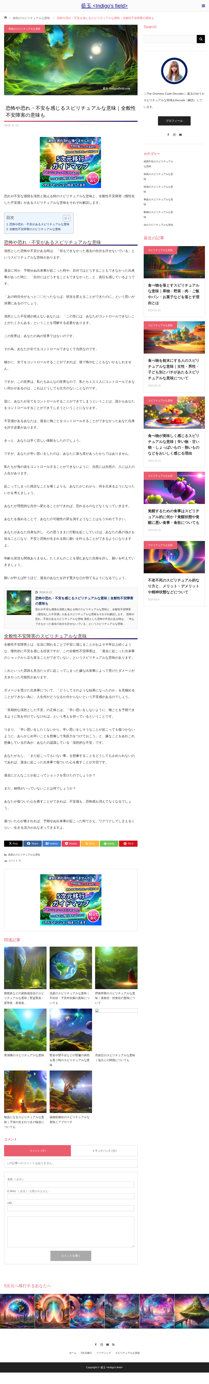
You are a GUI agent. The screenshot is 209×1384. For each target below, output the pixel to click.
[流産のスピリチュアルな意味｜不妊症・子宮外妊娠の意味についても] (71, 968)
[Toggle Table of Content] (64, 218)
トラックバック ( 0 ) (104, 1150)
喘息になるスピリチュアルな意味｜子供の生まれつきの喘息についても (24, 1122)
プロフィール (174, 120)
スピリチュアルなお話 (160, 475)
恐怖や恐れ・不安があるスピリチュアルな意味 (39, 224)
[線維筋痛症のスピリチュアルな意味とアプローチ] (71, 1091)
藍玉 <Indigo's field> (104, 6)
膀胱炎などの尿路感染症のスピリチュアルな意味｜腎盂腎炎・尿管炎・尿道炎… (24, 998)
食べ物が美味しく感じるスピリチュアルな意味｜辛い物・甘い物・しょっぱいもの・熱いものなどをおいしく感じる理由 (173, 444)
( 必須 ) (15, 1179)
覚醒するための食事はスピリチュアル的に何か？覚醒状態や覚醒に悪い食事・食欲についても (173, 517)
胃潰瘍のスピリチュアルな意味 (24, 1055)
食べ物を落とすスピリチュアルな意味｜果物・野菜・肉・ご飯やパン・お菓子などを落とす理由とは (173, 294)
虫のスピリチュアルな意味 (158, 224)
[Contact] (180, 133)
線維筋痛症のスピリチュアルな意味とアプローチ (70, 1119)
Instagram (101, 1344)
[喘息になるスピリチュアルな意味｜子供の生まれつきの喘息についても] (25, 1091)
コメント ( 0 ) (37, 1150)
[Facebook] (168, 133)
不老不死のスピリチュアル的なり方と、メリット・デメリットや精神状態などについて (173, 586)
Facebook (95, 1344)
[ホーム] (5, 17)
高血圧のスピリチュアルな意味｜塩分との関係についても (115, 1058)
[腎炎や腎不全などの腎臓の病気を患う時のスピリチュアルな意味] (71, 1030)
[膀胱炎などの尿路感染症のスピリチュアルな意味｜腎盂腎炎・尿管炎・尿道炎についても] (25, 968)
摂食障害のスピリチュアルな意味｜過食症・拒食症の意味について (115, 998)
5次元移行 (86, 1353)
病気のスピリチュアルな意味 (31, 18)
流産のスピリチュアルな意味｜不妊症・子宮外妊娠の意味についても (70, 998)
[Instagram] (174, 133)
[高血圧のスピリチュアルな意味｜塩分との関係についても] (116, 1030)
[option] (17, 1311)
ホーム (73, 1353)
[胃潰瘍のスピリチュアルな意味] (25, 1030)
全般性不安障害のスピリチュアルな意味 (35, 229)
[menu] (203, 5)
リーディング (103, 1353)
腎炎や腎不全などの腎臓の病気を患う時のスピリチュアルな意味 (70, 1060)
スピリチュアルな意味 (160, 250)
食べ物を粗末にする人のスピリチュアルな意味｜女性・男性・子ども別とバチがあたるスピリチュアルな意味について (173, 369)
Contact (107, 1344)
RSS (113, 1344)
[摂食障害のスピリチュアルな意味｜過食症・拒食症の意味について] (116, 968)
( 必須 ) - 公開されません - (28, 1191)
